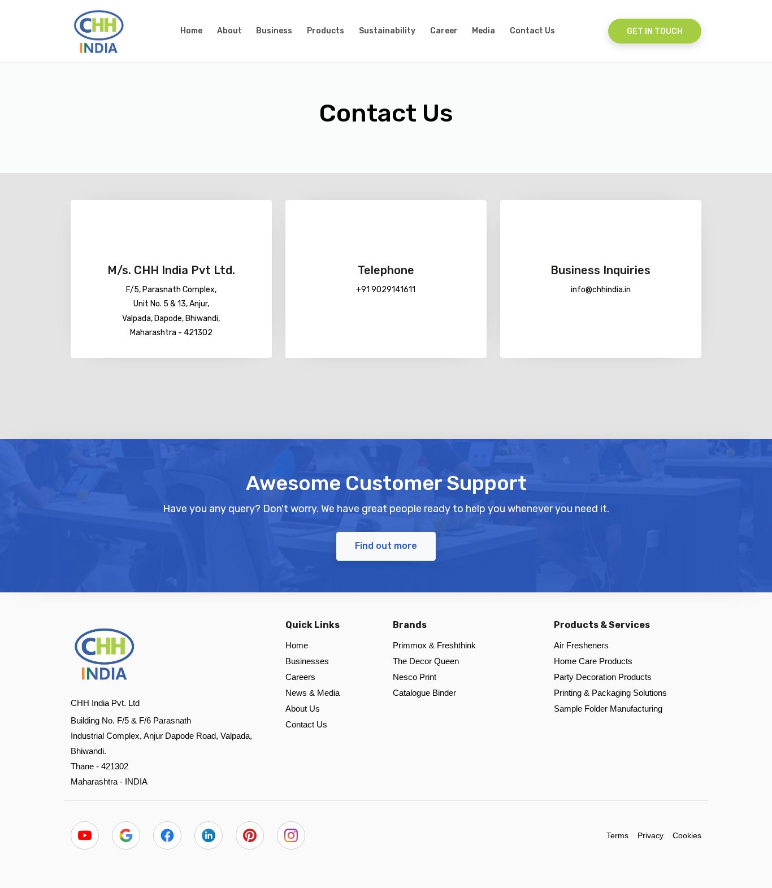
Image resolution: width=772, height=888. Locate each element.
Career (444, 31)
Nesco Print (414, 677)
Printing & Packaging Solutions (610, 693)
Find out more (386, 545)
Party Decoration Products (603, 677)
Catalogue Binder (424, 693)
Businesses (307, 661)
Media (483, 31)
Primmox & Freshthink (434, 645)
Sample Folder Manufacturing (608, 708)
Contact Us (532, 31)
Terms (617, 835)
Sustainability (387, 31)
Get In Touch (655, 31)
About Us (302, 708)
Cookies (687, 835)
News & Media (312, 693)
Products (325, 31)
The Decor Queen (426, 661)
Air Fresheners (581, 645)
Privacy (650, 835)
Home (191, 31)
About (229, 31)
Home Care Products (593, 661)
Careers (300, 677)
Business (274, 31)
